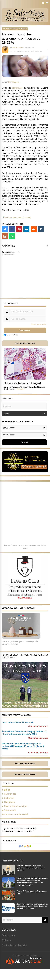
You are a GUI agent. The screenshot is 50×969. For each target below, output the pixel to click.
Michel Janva (18, 48)
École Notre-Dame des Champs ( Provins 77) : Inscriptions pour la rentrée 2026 (24, 732)
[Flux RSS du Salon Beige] (28, 846)
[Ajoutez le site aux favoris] (25, 846)
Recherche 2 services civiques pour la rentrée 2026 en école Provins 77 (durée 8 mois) (23, 746)
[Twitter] (5, 229)
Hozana (25, 548)
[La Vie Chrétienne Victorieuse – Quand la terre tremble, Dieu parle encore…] (8, 874)
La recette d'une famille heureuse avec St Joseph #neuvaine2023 (24, 545)
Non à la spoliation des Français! (22, 383)
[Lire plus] (21, 389)
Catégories (9, 802)
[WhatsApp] (12, 236)
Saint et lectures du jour (15, 806)
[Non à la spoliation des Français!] (25, 379)
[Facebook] (12, 229)
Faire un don (10, 794)
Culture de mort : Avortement (15, 29)
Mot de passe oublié (38, 324)
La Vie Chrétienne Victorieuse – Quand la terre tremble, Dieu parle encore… (30, 868)
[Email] (5, 236)
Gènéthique (13, 82)
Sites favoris (10, 810)
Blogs (7, 790)
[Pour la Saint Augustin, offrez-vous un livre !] (8, 899)
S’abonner (9, 798)
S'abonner (7, 940)
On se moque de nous (11, 252)
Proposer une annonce (25, 763)
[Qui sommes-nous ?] (20, 846)
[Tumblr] (41, 229)
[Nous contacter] (22, 846)
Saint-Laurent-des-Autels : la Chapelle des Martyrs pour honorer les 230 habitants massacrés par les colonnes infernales (32, 881)
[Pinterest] (19, 229)
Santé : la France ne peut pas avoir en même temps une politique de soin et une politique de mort (32, 906)
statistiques (17, 88)
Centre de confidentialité (16, 814)
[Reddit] (34, 229)
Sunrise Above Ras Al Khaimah (17, 722)
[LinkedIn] (26, 229)
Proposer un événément (25, 774)
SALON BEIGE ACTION (25, 343)
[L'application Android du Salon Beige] (30, 846)
